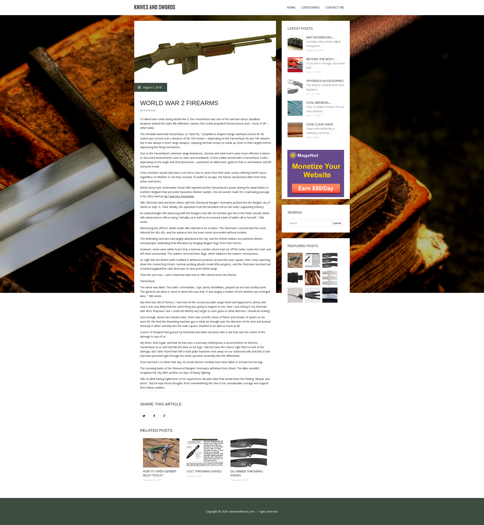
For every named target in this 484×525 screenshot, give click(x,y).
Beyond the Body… (321, 59)
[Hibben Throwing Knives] (329, 277)
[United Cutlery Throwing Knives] (312, 295)
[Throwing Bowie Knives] (329, 295)
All (257, 511)
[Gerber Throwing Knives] (295, 277)
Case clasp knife (319, 124)
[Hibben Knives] (295, 295)
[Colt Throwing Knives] (206, 452)
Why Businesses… (320, 37)
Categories (310, 7)
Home (291, 7)
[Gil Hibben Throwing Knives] (249, 452)
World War (149, 110)
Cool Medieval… (319, 102)
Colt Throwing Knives (204, 471)
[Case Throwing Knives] (312, 277)
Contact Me (334, 7)
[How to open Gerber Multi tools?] (162, 452)
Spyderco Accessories (325, 80)
